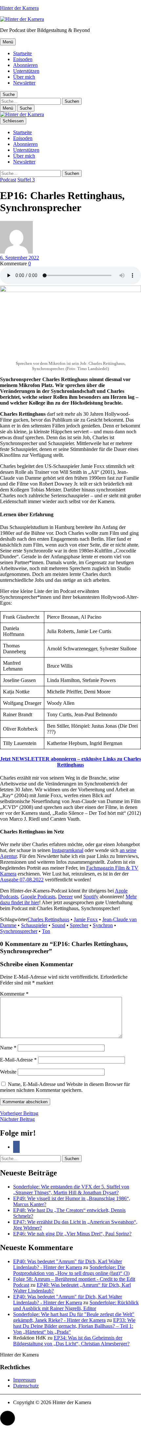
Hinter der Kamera (19, 8)
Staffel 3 (26, 179)
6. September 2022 (19, 257)
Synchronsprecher (18, 931)
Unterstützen (26, 71)
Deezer (65, 896)
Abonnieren (25, 65)
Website (8, 1072)
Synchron (103, 925)
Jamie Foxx (86, 919)
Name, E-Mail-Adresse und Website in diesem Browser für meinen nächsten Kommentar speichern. (65, 1087)
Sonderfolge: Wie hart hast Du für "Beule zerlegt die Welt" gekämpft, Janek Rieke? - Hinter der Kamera (73, 1317)
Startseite (22, 53)
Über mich (24, 77)
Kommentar (14, 994)
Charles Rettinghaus (48, 919)
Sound (58, 925)
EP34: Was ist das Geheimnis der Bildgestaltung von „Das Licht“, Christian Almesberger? (71, 1340)
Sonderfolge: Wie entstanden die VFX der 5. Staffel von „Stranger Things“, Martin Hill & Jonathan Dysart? (71, 1189)
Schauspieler (34, 925)
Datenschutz (26, 1385)
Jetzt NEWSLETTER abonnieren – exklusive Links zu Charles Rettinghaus (70, 762)
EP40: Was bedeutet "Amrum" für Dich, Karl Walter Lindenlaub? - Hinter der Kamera (67, 1264)
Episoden (22, 59)
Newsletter (24, 82)
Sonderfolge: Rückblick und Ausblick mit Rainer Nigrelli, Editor (76, 1305)
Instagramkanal (67, 850)
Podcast (8, 179)
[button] (7, 1418)
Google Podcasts (38, 896)
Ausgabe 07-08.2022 (22, 879)
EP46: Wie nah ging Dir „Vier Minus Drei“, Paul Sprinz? (72, 1233)
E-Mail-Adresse (18, 1059)
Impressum (24, 1380)
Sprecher (79, 925)
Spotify (90, 896)
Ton (46, 931)
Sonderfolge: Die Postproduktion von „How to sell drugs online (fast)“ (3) (71, 1270)
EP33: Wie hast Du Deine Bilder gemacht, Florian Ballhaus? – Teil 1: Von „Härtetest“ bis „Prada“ (74, 1326)
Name (8, 1047)
